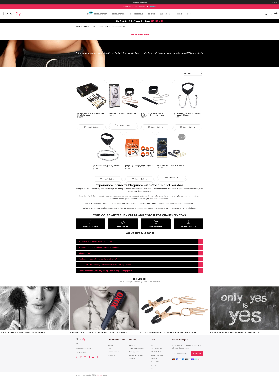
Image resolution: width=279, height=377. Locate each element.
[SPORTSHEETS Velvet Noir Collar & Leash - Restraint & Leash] (107, 147)
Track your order (113, 352)
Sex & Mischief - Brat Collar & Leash (123, 113)
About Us (132, 345)
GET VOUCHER (157, 21)
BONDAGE (151, 14)
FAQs (109, 348)
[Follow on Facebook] (77, 357)
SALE (89, 14)
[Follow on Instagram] (85, 357)
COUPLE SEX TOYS (136, 14)
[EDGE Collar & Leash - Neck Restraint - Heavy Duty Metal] (155, 95)
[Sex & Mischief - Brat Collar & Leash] (123, 95)
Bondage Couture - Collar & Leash (171, 165)
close (5, 2)
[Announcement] (139, 2)
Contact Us (111, 355)
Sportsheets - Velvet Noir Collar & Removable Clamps (187, 114)
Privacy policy (134, 352)
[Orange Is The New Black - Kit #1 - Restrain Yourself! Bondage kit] (139, 147)
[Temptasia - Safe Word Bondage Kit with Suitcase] (91, 95)
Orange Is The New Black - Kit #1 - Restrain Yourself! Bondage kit (139, 166)
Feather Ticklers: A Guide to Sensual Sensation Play (22, 332)
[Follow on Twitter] (81, 357)
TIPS (152, 368)
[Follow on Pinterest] (89, 357)
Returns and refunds (136, 355)
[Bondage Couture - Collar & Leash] (171, 147)
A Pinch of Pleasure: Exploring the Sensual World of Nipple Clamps (168, 332)
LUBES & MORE (165, 14)
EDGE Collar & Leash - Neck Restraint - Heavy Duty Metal (152, 114)
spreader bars (142, 208)
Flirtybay (99, 375)
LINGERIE (178, 14)
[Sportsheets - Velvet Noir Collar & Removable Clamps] (187, 95)
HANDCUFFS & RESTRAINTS (101, 26)
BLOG (189, 14)
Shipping (132, 358)
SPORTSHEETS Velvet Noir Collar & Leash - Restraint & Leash (106, 166)
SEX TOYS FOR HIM (118, 14)
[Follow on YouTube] (93, 357)
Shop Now (152, 7)
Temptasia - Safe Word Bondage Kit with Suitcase (90, 114)
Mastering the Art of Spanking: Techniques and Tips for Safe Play (98, 332)
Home (78, 26)
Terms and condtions (136, 348)
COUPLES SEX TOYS (157, 355)
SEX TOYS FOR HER (100, 14)
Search (110, 345)
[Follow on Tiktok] (97, 357)
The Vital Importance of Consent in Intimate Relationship (235, 332)
